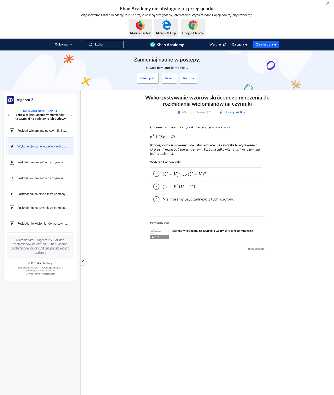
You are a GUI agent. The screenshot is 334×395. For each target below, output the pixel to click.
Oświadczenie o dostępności (40, 274)
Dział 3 (52, 111)
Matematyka (24, 240)
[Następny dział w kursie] (71, 115)
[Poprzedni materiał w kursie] (8, 115)
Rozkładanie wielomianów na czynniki (42, 223)
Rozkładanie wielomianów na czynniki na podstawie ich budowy (40, 248)
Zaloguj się (239, 44)
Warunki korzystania (28, 267)
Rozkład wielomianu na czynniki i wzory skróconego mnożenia (42, 130)
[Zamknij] (328, 3)
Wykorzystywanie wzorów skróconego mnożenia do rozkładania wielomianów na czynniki (42, 146)
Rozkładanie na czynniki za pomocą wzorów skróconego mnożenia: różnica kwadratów (42, 207)
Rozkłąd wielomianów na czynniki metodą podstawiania (42, 162)
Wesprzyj (216, 44)
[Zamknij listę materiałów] (83, 262)
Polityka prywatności (52, 267)
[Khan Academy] (167, 44)
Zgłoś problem (256, 249)
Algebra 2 (43, 240)
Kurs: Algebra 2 (34, 111)
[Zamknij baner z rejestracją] (327, 57)
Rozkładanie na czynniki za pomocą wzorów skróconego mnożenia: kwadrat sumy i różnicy (42, 193)
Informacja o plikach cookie (40, 271)
